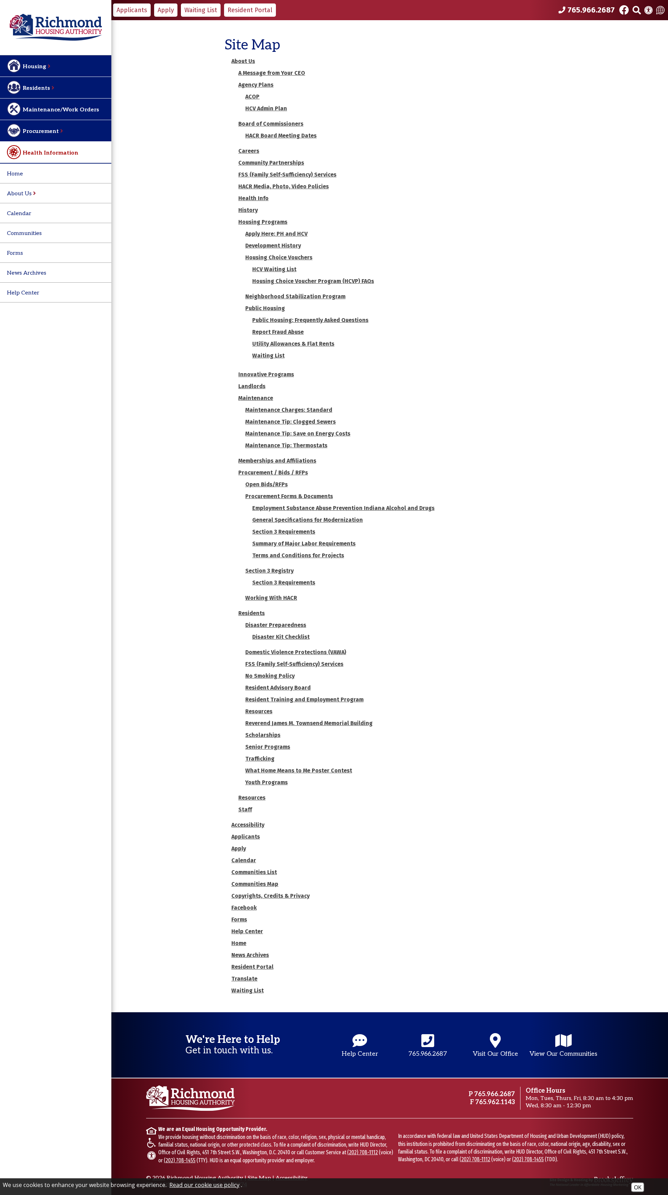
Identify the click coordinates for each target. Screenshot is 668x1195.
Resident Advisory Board (278, 687)
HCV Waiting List (274, 269)
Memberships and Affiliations (277, 460)
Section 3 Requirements (283, 531)
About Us (243, 61)
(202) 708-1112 (362, 1152)
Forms (15, 253)
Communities (24, 233)
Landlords (251, 386)
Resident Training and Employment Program (304, 699)
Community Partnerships (271, 162)
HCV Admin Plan (266, 108)
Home (15, 174)
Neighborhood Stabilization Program (295, 296)
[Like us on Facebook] (624, 10)
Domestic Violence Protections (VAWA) (295, 652)
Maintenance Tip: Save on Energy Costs (297, 433)
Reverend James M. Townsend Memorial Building (309, 723)
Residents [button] (37, 88)
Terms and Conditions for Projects (298, 555)
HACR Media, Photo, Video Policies (283, 186)
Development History (273, 245)
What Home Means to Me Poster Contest (298, 770)
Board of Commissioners (270, 123)
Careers (248, 151)
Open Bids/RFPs (266, 484)
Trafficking (260, 758)
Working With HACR (271, 598)
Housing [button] (35, 66)
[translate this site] (660, 10)
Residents (251, 613)
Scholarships (262, 735)
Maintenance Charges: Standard (288, 410)
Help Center (23, 293)
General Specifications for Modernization (307, 520)
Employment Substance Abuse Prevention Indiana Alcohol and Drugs (343, 508)
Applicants (245, 836)
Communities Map (254, 884)
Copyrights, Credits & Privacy (270, 896)
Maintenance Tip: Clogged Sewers (290, 421)
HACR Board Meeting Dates (281, 135)
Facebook (244, 907)
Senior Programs (267, 747)
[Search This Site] (637, 10)
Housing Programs (262, 222)
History (248, 210)
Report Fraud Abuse (278, 332)
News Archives (26, 273)
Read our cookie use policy (204, 1185)
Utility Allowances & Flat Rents (293, 343)
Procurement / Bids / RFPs (273, 472)
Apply (238, 848)
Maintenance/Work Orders (61, 110)
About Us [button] (20, 193)
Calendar (19, 213)
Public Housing (265, 308)
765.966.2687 (494, 1094)
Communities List (254, 872)
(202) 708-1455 (180, 1160)
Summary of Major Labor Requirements (304, 543)
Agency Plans (255, 84)
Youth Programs (266, 782)
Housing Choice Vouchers (278, 257)
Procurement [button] (41, 131)
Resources (258, 711)
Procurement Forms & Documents (289, 496)
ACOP (252, 96)
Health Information (50, 153)
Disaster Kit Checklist (281, 637)
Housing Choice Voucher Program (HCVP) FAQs (313, 281)
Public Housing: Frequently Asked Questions (310, 320)
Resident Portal (252, 967)
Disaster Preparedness (275, 625)
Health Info (253, 198)
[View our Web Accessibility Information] (648, 10)
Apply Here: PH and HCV (276, 233)
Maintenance (255, 398)
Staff (245, 809)
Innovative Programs (266, 374)
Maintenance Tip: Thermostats (286, 445)
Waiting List (268, 355)
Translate (244, 978)
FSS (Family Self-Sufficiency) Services (287, 174)
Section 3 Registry (269, 570)
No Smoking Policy (270, 676)
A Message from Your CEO (271, 73)
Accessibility (247, 824)
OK (638, 1187)
